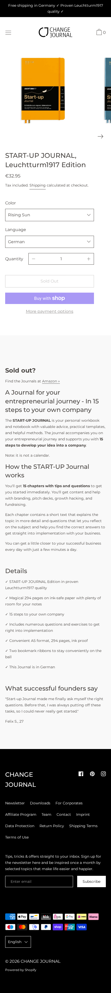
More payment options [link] (49, 311)
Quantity (14, 258)
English (14, 941)
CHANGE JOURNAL (40, 961)
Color (10, 203)
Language (15, 229)
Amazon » (51, 381)
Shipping (37, 185)
